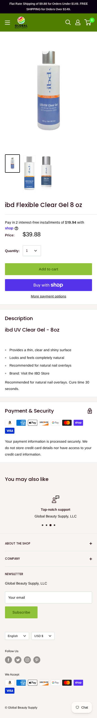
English (13, 636)
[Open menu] (7, 23)
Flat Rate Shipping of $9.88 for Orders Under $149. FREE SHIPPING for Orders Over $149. (48, 6)
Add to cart (48, 269)
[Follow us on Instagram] (27, 659)
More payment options (48, 296)
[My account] (77, 22)
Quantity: (12, 251)
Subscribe (21, 612)
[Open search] (68, 22)
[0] (88, 22)
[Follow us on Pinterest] (36, 659)
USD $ (38, 636)
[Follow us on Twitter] (17, 659)
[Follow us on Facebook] (8, 659)
